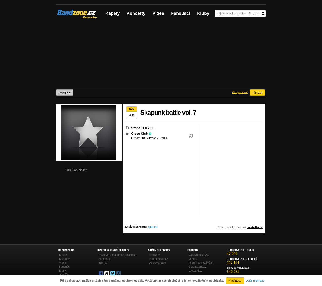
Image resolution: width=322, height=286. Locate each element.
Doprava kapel (157, 262)
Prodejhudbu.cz (158, 258)
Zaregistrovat (240, 92)
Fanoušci (180, 13)
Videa (158, 13)
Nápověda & (198, 254)
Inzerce (103, 262)
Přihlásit (257, 92)
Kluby (203, 13)
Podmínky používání (200, 262)
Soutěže (64, 274)
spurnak (153, 226)
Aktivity (66, 92)
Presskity (154, 254)
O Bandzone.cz (197, 266)
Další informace (255, 280)
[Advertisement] (161, 55)
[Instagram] (119, 273)
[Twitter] (113, 273)
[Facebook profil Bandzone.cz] (101, 273)
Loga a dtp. (195, 270)
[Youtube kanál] (107, 273)
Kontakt (192, 258)
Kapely (112, 13)
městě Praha (255, 227)
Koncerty (136, 13)
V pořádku (235, 280)
